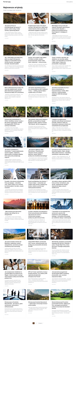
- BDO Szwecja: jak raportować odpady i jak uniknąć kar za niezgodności (13, 213)
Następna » (41, 323)
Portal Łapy (7, 2)
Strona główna (70, 1)
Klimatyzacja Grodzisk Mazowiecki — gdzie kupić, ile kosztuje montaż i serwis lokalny (37, 303)
